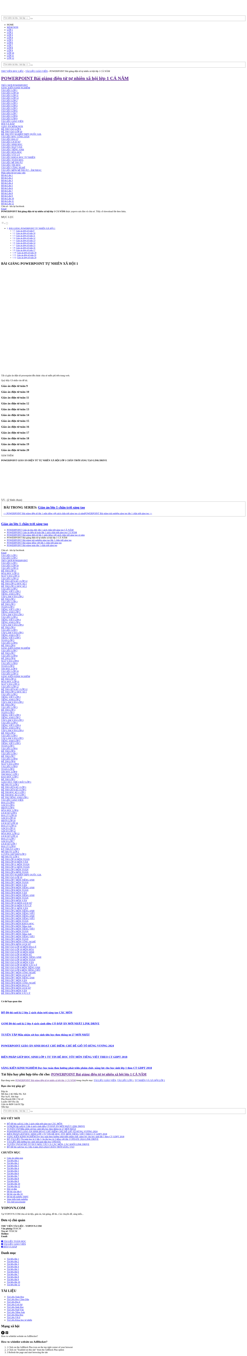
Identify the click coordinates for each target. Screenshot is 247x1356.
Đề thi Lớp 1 (7, 175)
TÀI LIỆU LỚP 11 (9, 95)
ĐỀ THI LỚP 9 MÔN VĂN (14, 900)
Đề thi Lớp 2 (7, 178)
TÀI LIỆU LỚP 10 (10, 93)
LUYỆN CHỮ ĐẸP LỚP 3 (13, 854)
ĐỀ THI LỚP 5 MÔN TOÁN (14, 939)
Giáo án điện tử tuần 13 (25, 240)
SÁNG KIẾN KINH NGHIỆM (15, 88)
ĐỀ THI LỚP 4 (8, 627)
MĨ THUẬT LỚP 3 (10, 856)
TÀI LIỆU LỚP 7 (9, 113)
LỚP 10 (10, 53)
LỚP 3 (10, 35)
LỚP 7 (10, 45)
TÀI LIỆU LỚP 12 (10, 98)
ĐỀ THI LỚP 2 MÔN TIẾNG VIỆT (18, 913)
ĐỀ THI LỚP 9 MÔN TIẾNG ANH (17, 895)
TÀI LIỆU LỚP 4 (9, 106)
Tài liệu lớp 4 (13, 1168)
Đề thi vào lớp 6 (14, 1191)
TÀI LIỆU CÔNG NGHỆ (13, 167)
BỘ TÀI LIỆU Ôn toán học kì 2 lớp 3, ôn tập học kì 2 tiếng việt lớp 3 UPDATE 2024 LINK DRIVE (52, 1139)
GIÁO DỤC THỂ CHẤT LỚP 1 (16, 782)
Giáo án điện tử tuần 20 (26, 257)
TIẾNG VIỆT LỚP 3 (11, 609)
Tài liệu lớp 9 (13, 1181)
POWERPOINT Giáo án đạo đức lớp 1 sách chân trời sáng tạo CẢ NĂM (40, 530)
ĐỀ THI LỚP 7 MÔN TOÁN (14, 882)
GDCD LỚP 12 (8, 831)
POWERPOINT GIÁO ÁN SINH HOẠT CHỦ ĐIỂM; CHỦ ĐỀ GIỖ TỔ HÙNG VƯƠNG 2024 (57, 1045)
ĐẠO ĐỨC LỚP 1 (9, 777)
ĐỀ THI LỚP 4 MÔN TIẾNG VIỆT (18, 929)
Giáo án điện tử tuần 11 (25, 236)
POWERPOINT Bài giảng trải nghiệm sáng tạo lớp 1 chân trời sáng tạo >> (118, 513)
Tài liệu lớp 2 (13, 1163)
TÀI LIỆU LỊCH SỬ (10, 142)
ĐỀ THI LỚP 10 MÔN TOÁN (15, 859)
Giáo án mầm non (15, 1158)
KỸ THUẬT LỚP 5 (10, 849)
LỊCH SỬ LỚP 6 (9, 813)
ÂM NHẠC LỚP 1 (10, 774)
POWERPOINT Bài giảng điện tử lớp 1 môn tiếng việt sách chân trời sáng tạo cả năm (46, 535)
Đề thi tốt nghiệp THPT (17, 1196)
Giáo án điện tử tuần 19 (26, 255)
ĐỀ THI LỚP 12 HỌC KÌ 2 (14, 586)
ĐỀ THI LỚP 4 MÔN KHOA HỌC (17, 923)
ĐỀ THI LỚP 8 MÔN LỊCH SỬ (16, 988)
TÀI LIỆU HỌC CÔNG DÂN (15, 136)
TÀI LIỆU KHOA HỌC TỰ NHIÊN (18, 157)
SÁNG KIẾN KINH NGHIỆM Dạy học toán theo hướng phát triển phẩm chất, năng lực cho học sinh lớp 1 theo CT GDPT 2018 (76, 1067)
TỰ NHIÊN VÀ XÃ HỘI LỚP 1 (150, 1080)
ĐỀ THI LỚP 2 (8, 599)
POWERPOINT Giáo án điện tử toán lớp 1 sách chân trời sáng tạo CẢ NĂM (42, 532)
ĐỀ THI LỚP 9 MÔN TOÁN (14, 898)
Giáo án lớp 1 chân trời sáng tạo (61, 507)
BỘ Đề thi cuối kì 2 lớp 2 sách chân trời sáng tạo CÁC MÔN (36, 1012)
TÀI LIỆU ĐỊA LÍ (9, 139)
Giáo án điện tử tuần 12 (25, 238)
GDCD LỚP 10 (8, 818)
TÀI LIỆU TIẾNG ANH (12, 149)
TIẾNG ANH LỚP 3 (10, 612)
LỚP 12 (10, 58)
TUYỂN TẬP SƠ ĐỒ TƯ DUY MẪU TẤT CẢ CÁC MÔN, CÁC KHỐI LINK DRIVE (48, 1144)
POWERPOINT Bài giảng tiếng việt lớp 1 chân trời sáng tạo (34, 543)
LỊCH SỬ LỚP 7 (9, 844)
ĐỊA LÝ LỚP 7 (8, 838)
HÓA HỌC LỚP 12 (10, 833)
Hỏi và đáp (12, 1189)
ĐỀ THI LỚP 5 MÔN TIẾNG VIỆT (18, 936)
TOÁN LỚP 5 (7, 640)
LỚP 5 (10, 40)
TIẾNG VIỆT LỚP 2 (11, 591)
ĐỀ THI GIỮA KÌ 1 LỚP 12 (14, 581)
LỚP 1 (10, 30)
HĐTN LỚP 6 (7, 808)
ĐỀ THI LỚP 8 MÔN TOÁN (14, 890)
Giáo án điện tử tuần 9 (25, 231)
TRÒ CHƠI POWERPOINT (14, 85)
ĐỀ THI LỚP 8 (8, 658)
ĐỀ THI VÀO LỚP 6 (11, 129)
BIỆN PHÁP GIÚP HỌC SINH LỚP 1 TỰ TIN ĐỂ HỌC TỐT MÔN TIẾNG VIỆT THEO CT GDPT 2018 (64, 1056)
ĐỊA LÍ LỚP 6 (7, 802)
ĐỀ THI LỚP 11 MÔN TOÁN (15, 864)
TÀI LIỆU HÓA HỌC (11, 152)
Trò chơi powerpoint (16, 1202)
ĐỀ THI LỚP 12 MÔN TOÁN (15, 867)
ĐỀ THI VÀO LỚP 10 (11, 131)
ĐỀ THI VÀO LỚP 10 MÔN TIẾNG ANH (21, 957)
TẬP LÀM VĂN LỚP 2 (12, 596)
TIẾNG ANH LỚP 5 (10, 635)
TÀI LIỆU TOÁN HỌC (12, 160)
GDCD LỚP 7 (7, 841)
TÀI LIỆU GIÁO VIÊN (36, 71)
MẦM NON (12, 27)
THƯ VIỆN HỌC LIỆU (12, 71)
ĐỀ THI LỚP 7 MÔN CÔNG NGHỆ (18, 972)
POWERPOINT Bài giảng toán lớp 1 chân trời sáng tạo (32, 545)
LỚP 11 (10, 55)
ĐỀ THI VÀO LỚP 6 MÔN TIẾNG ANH (20, 967)
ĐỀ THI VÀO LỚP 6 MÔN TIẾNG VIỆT (20, 970)
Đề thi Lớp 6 (7, 188)
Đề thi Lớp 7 (7, 191)
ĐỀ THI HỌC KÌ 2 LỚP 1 (13, 795)
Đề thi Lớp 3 (7, 180)
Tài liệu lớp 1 (13, 1160)
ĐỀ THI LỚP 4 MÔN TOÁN (14, 872)
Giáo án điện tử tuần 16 (25, 248)
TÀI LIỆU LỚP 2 (9, 100)
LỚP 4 (10, 37)
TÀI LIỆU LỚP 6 (9, 111)
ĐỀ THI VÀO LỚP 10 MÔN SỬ (16, 954)
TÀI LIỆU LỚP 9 (9, 118)
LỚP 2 (10, 32)
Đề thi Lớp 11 (7, 201)
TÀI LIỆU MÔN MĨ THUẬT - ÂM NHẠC (21, 170)
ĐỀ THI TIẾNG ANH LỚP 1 (14, 797)
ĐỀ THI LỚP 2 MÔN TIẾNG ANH (17, 911)
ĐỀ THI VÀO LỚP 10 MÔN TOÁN (18, 960)
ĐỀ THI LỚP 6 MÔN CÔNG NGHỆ (18, 941)
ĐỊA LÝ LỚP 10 (9, 815)
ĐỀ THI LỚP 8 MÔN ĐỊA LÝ (15, 985)
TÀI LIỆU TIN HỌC (11, 165)
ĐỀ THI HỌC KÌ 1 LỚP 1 (13, 792)
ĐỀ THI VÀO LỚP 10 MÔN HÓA (17, 949)
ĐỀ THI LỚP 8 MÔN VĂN (14, 893)
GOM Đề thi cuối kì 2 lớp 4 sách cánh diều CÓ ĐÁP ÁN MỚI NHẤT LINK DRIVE (50, 1023)
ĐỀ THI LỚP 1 (8, 779)
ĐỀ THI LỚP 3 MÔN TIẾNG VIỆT (18, 918)
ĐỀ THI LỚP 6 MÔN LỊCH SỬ (16, 944)
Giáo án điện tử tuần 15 (25, 245)
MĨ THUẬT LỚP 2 (10, 851)
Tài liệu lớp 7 (13, 1176)
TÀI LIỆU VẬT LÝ (10, 155)
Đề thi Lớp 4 (7, 183)
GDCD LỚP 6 (7, 805)
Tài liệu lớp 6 (13, 1173)
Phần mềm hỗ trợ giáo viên (13, 173)
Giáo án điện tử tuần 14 (25, 243)
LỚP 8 (10, 48)
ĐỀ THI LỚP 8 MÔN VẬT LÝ (15, 993)
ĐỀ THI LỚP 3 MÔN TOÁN (14, 869)
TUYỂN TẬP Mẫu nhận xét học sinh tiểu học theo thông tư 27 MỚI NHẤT (45, 1034)
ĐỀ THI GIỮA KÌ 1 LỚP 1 (13, 787)
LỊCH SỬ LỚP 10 (9, 823)
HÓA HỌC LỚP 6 (9, 810)
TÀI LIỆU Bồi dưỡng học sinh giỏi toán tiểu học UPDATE (34, 1142)
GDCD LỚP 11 (8, 828)
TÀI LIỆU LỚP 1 (9, 90)
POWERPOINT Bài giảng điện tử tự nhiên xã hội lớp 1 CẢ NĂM (99, 1074)
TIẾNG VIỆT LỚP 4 (11, 620)
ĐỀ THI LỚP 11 (8, 571)
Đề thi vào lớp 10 (15, 1194)
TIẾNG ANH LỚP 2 (10, 594)
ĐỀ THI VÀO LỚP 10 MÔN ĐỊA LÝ (18, 947)
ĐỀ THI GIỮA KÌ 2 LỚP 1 (13, 790)
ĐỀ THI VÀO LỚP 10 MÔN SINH (17, 952)
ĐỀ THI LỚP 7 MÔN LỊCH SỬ (16, 975)
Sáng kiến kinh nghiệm (17, 1199)
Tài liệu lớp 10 (13, 1184)
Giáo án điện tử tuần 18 (26, 253)
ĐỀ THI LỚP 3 (8, 604)
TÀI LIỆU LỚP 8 (9, 116)
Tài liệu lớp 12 (13, 1186)
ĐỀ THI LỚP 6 (8, 645)
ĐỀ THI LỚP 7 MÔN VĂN (14, 885)
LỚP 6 (10, 42)
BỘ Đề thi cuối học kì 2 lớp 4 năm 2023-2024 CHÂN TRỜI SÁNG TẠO (40, 1147)
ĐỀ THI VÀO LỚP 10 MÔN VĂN (17, 962)
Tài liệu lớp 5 (13, 1171)
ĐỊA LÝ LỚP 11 (8, 826)
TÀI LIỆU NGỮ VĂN (11, 147)
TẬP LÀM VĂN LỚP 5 (12, 632)
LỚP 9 (10, 50)
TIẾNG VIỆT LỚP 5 (11, 638)
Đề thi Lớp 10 (7, 198)
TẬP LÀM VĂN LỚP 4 (12, 625)
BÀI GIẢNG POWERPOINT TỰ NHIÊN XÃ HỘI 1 (32, 228)
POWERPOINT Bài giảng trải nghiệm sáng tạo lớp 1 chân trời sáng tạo (39, 540)
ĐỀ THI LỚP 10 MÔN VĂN (14, 862)
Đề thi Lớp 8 (7, 193)
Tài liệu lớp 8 (13, 1178)
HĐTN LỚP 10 (8, 820)
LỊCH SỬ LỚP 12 (9, 836)
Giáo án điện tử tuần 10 (25, 233)
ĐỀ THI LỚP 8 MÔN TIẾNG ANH (17, 887)
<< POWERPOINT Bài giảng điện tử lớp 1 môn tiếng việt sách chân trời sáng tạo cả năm (43, 513)
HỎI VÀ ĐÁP (8, 124)
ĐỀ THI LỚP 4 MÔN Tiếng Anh (16, 926)
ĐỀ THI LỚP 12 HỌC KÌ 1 (14, 583)
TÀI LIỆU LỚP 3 (9, 103)
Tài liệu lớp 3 (13, 1166)
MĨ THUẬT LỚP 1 (10, 784)
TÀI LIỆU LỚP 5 (9, 108)
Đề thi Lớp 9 (7, 196)
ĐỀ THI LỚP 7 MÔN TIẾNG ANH (17, 880)
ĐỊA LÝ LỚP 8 (8, 846)
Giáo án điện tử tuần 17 (25, 250)
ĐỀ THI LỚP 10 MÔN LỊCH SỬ (16, 903)
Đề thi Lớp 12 (7, 203)
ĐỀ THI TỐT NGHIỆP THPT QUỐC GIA (21, 134)
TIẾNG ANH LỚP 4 (10, 622)
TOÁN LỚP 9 (7, 666)
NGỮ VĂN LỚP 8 (10, 661)
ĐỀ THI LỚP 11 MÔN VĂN (14, 908)
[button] (4, 223)
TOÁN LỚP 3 (7, 607)
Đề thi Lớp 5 (7, 185)
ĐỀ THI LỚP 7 (8, 653)
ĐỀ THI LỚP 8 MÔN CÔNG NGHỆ (18, 983)
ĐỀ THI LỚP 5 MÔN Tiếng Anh (16, 934)
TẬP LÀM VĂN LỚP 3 (12, 614)
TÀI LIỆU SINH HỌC (11, 144)
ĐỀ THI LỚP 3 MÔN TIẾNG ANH (17, 916)
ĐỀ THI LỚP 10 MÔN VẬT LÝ (16, 905)
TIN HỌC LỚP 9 (9, 668)
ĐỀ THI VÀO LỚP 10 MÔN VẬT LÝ (19, 965)
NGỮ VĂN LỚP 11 (10, 576)
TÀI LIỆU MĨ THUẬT (12, 162)
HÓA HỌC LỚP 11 (10, 573)
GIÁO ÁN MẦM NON (12, 126)
